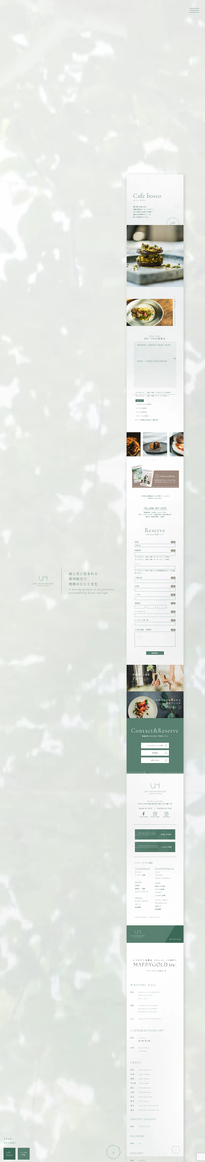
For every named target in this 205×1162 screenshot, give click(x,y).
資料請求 (155, 753)
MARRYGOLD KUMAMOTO (149, 992)
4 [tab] (156, 459)
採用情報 (158, 909)
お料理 (137, 885)
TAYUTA (141, 1161)
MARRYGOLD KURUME (147, 1009)
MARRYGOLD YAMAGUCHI (149, 1019)
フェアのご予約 (23, 1153)
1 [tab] (152, 459)
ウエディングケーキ (141, 892)
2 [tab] (153, 459)
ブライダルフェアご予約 (155, 746)
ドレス (157, 872)
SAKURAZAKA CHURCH (148, 1006)
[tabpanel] (155, 444)
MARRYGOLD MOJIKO (147, 1012)
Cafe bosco (138, 898)
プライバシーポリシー (142, 917)
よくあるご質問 (155, 846)
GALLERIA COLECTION (148, 1106)
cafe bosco (142, 1038)
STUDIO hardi (144, 1126)
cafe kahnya (142, 1051)
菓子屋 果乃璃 (144, 1041)
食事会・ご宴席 (140, 889)
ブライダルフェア (161, 903)
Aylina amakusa (144, 1074)
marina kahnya (143, 1048)
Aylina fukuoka (144, 1079)
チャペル (138, 872)
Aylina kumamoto (144, 1070)
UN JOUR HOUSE (145, 995)
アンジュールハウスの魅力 (144, 863)
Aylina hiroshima (144, 1092)
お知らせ (158, 906)
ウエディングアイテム (162, 878)
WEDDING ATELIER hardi (148, 1110)
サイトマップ (155, 917)
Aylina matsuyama (145, 1097)
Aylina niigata (143, 1101)
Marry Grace (143, 999)
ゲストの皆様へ (160, 889)
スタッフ (138, 904)
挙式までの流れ (155, 833)
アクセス (8, 1138)
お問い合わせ (155, 760)
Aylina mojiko (144, 1083)
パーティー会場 (140, 875)
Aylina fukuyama (144, 1088)
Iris (139, 1143)
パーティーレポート (161, 900)
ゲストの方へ (10, 1142)
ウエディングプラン (141, 901)
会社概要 (138, 907)
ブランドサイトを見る (155, 971)
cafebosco (9, 1154)
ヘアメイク (159, 875)
